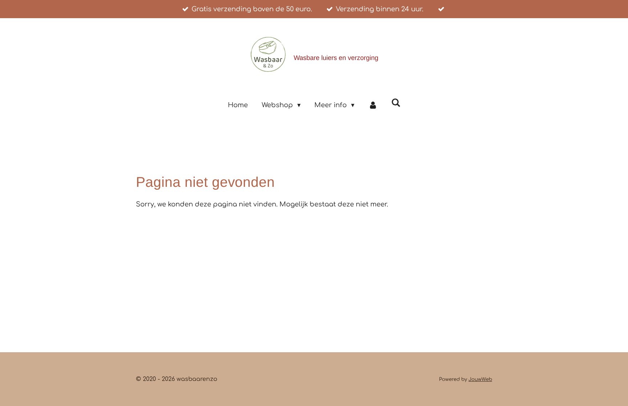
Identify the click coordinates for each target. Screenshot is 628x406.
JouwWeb (480, 379)
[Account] (372, 105)
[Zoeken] (395, 102)
